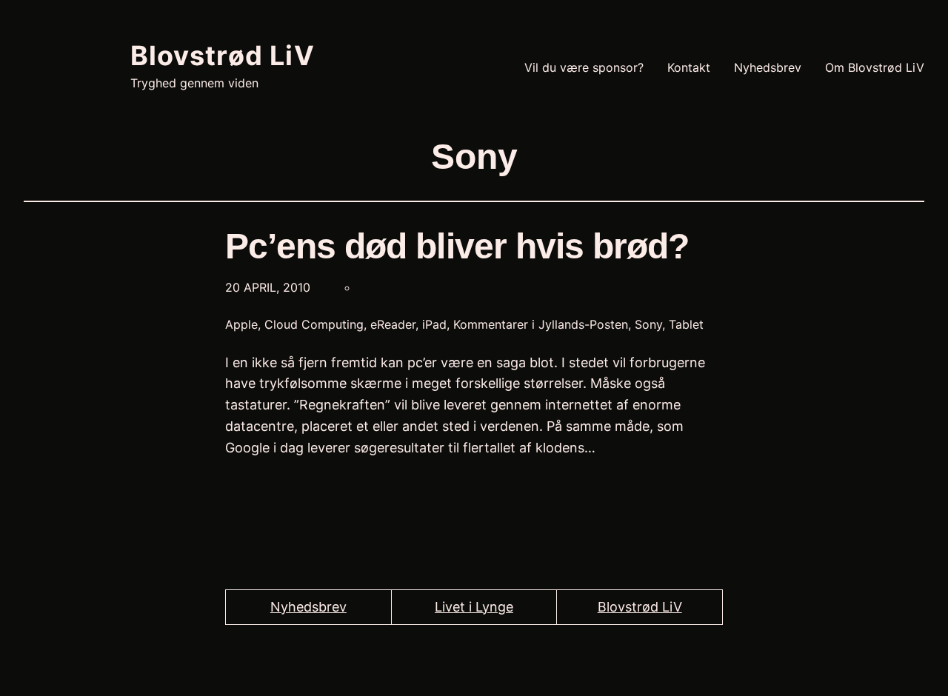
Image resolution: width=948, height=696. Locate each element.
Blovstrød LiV (222, 55)
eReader (392, 324)
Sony (648, 324)
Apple (241, 324)
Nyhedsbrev (308, 607)
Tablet (686, 324)
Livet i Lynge (474, 607)
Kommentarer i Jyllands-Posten (540, 324)
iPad (434, 324)
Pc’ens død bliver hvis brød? (457, 246)
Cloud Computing (314, 324)
